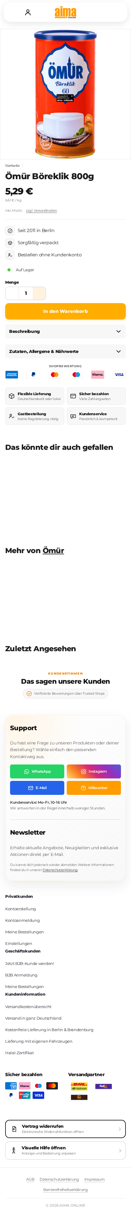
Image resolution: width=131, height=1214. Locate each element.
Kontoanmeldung (22, 920)
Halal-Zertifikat (19, 1052)
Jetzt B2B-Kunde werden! (29, 963)
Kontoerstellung (20, 908)
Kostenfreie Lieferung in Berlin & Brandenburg (49, 1029)
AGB (30, 1179)
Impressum (94, 1179)
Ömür (53, 550)
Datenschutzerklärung (60, 870)
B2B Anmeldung (21, 975)
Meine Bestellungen (24, 931)
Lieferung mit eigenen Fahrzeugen (39, 1041)
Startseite (12, 165)
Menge (12, 282)
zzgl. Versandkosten (41, 210)
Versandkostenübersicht (28, 1006)
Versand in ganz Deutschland (33, 1018)
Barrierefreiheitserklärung (65, 1189)
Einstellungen (18, 943)
